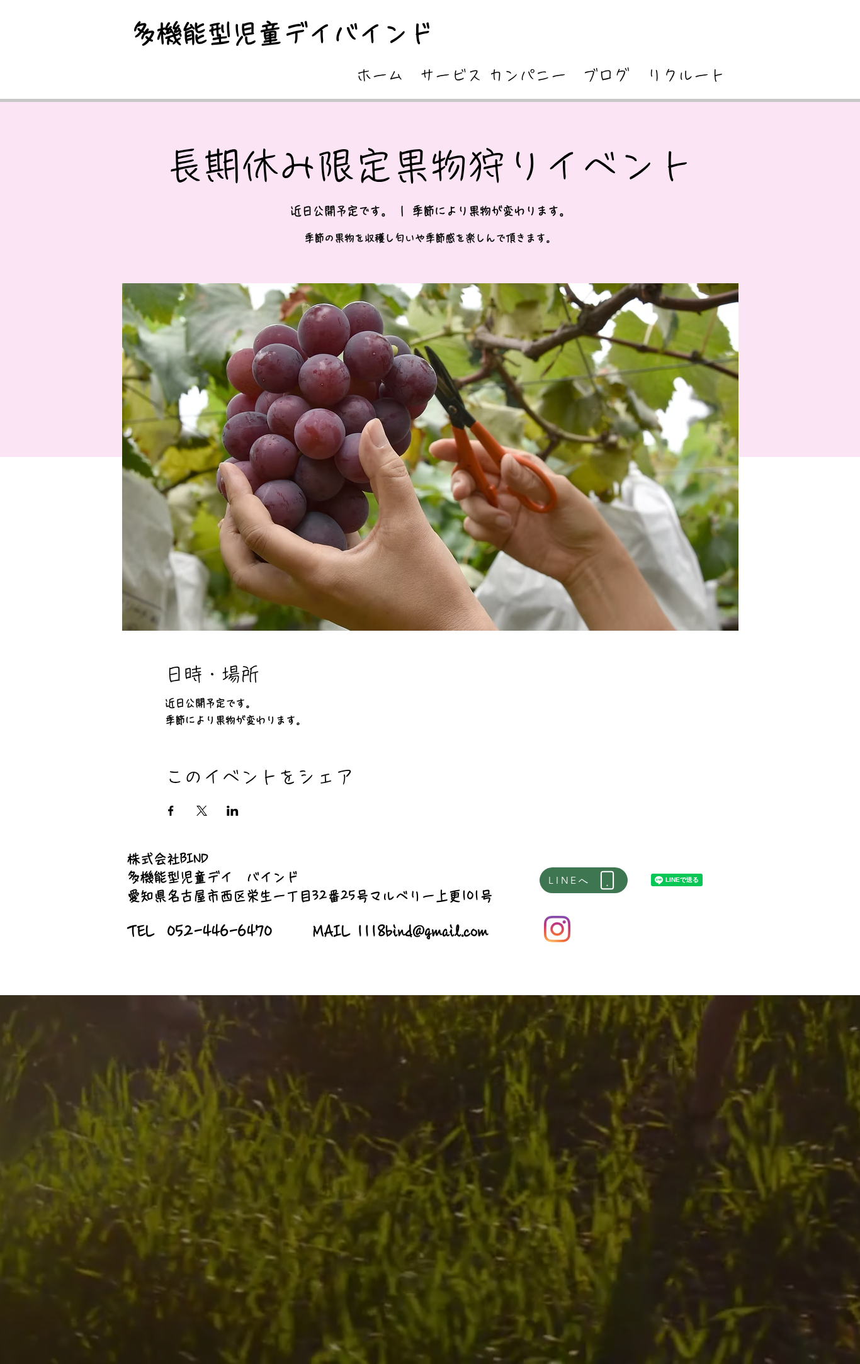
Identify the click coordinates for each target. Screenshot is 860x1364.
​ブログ (606, 75)
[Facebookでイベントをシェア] (171, 811)
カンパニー (527, 75)
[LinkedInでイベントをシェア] (233, 811)
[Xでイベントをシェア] (202, 811)
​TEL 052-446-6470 (200, 931)
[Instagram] (557, 929)
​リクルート (686, 75)
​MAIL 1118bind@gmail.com (401, 931)
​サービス (450, 75)
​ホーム (380, 75)
